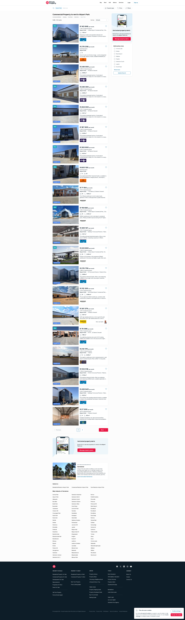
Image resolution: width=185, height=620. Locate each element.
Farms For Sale (56, 587)
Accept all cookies (176, 614)
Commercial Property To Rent (78, 577)
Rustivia (93, 517)
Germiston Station (76, 501)
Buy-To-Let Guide (93, 594)
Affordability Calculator (113, 576)
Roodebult (93, 510)
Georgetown (56, 550)
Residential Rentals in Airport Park (61, 487)
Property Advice (93, 574)
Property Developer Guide (95, 592)
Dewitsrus (55, 524)
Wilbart (92, 550)
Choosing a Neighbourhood (96, 579)
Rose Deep (93, 515)
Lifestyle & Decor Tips (94, 582)
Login (129, 2)
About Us (128, 574)
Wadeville (93, 543)
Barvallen (55, 501)
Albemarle (55, 499)
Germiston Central (57, 555)
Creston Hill (55, 510)
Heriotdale (74, 517)
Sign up (136, 2)
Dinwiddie (55, 527)
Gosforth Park (75, 508)
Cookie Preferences (123, 611)
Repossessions (56, 582)
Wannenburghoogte (95, 545)
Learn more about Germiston (84, 476)
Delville (54, 520)
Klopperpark (75, 534)
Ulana (92, 536)
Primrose (93, 501)
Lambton (74, 541)
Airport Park (83, 17)
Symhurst (93, 529)
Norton (92, 494)
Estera (54, 545)
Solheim (92, 522)
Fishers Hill (55, 548)
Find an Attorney (112, 579)
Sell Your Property (57, 592)
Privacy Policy (92, 611)
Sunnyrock (93, 527)
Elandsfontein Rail (57, 536)
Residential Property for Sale (59, 574)
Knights (118, 59)
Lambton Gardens (76, 543)
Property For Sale (57, 570)
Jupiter (118, 64)
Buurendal (55, 506)
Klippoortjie (74, 529)
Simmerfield (93, 520)
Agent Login (111, 597)
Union (92, 538)
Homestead (74, 522)
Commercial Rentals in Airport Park (80, 487)
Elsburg (54, 541)
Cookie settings (176, 611)
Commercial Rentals (57, 17)
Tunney (92, 534)
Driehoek (55, 529)
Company (128, 570)
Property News (93, 576)
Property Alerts (111, 582)
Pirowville (93, 499)
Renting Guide (92, 597)
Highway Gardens (76, 520)
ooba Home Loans (112, 592)
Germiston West (75, 504)
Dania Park (55, 515)
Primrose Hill (94, 504)
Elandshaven (56, 538)
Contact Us (129, 579)
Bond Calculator (112, 574)
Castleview (55, 508)
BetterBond (110, 589)
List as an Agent (112, 599)
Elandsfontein (56, 534)
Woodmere (93, 552)
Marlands (74, 550)
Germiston (76, 17)
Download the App (112, 584)
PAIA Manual (105, 611)
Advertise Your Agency (113, 602)
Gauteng (64, 17)
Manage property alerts (122, 39)
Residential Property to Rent (78, 574)
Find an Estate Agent (58, 595)
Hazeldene (74, 513)
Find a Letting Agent (76, 584)
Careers (128, 577)
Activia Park (55, 494)
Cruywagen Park (56, 513)
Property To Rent (76, 570)
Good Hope (119, 66)
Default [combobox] (98, 20)
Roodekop (93, 513)
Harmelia (74, 510)
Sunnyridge (93, 524)
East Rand (70, 17)
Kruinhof (74, 538)
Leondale (74, 545)
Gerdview (55, 552)
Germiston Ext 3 (56, 557)
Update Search (122, 73)
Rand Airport (119, 53)
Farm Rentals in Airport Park (97, 487)
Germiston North (76, 497)
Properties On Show (57, 584)
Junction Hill (75, 524)
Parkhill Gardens (94, 497)
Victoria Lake (119, 48)
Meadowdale (75, 555)
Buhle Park (55, 504)
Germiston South (120, 61)
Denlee (117, 51)
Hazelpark (74, 515)
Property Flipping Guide (95, 589)
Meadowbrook (75, 552)
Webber (118, 56)
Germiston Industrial (76, 494)
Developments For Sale (58, 579)
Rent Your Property (75, 582)
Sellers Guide (92, 587)
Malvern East (75, 548)
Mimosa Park (75, 557)
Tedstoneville (94, 531)
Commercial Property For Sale (60, 577)
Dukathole (55, 531)
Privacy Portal (99, 611)
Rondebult (93, 508)
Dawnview (55, 517)
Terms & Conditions (114, 611)
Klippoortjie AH (75, 531)
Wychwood (93, 555)
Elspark (54, 543)
